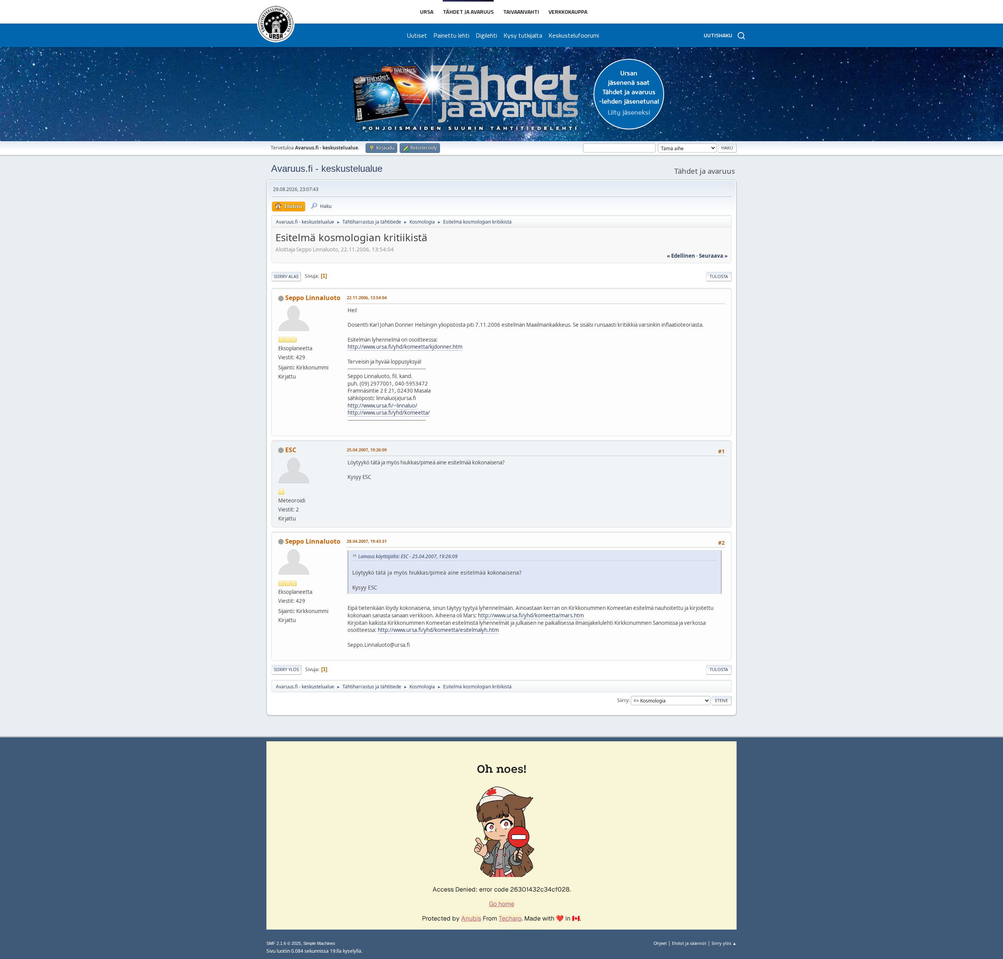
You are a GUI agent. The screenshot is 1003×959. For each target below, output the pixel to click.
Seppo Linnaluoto (312, 297)
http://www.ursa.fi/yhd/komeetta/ (389, 412)
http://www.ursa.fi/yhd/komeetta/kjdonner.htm (405, 346)
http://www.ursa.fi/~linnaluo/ (382, 405)
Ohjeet (660, 943)
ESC (290, 450)
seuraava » (713, 255)
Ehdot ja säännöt (689, 943)
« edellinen (681, 255)
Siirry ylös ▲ (724, 943)
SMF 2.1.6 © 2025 (283, 943)
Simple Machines (319, 943)
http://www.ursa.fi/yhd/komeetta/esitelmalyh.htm (438, 629)
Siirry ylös (286, 669)
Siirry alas (286, 276)
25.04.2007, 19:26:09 (367, 450)
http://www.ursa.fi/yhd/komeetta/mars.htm (531, 615)
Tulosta (719, 276)
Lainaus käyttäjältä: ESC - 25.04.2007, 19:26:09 (408, 556)
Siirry (622, 700)
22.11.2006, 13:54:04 (367, 297)
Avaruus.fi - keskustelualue (326, 168)
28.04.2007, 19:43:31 (367, 541)
